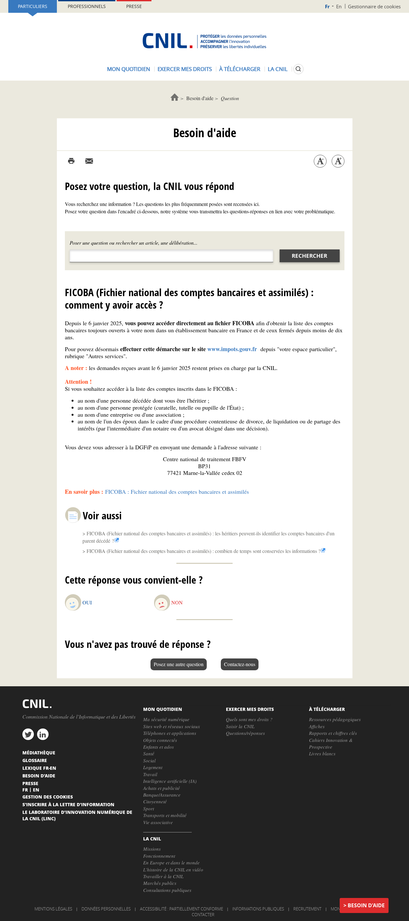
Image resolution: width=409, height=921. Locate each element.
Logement (152, 767)
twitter (28, 734)
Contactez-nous (239, 664)
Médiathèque (38, 752)
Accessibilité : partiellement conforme (181, 909)
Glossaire (34, 760)
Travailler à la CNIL (163, 876)
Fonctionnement (159, 856)
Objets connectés (160, 740)
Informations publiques (258, 909)
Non (177, 602)
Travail (150, 774)
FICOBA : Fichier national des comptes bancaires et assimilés (177, 491)
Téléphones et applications (169, 733)
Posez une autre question (179, 664)
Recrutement (307, 909)
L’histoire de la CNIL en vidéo (173, 869)
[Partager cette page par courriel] (89, 161)
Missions (152, 849)
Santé (148, 753)
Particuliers (32, 6)
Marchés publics (159, 883)
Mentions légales (53, 909)
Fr (327, 6)
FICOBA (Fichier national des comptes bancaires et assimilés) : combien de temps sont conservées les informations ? (203, 550)
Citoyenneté (155, 801)
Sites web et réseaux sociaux (171, 726)
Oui (87, 602)
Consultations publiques (167, 890)
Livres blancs (322, 753)
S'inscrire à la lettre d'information (68, 804)
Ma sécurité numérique (166, 719)
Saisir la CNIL (240, 726)
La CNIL (278, 69)
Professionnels (87, 6)
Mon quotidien (128, 69)
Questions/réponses (245, 733)
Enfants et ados (158, 747)
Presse (134, 6)
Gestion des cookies (47, 796)
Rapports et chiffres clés (333, 733)
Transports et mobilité (165, 815)
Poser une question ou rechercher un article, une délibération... (133, 242)
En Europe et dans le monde (171, 862)
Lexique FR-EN (39, 768)
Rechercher (309, 255)
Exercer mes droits (185, 69)
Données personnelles (106, 909)
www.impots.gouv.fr (233, 349)
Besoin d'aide (199, 98)
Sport (148, 808)
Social (149, 760)
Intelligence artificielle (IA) (170, 781)
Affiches (317, 726)
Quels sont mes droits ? (249, 719)
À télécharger (239, 69)
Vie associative (158, 822)
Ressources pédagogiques (335, 719)
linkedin (43, 734)
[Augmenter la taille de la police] (338, 161)
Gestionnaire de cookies (374, 6)
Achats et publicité (161, 788)
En (339, 6)
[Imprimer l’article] (71, 161)
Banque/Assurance (162, 794)
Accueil (174, 97)
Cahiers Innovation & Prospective (331, 743)
